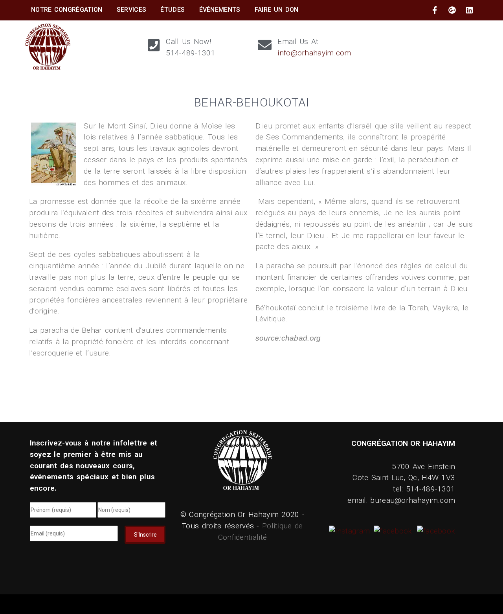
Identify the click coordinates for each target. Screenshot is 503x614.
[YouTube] (435, 530)
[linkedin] (469, 10)
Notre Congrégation (66, 9)
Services (131, 9)
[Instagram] (350, 530)
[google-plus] (452, 10)
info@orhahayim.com (314, 52)
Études (172, 9)
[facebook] (434, 10)
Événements (219, 9)
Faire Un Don (277, 9)
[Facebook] (392, 530)
